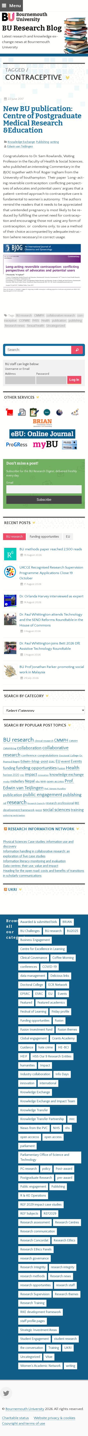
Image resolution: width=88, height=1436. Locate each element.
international (48, 1083)
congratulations (47, 755)
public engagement (42, 794)
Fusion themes (67, 1029)
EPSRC (25, 994)
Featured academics (51, 1002)
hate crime (45, 1047)
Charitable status (15, 1418)
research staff (65, 1285)
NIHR (43, 781)
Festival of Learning (33, 1011)
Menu (15, 5)
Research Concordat (34, 1240)
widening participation (14, 815)
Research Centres (67, 1222)
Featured (26, 1002)
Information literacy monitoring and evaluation (34, 861)
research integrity (62, 1267)
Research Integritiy (33, 1267)
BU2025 (72, 931)
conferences (28, 967)
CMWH (73, 740)
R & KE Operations (33, 1195)
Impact (45, 1065)
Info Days (62, 1074)
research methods (32, 1276)
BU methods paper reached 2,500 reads (50, 549)
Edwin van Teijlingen (20, 146)
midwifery (17, 781)
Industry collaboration (35, 1074)
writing (54, 142)
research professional (60, 803)
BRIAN (67, 922)
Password (42, 374)
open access (55, 781)
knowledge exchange (67, 775)
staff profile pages (32, 1321)
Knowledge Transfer (34, 1110)
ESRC (52, 761)
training (77, 810)
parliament (27, 1146)
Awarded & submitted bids (38, 922)
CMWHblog (9, 748)
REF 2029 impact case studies (41, 1204)
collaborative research (61, 315)
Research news (15, 325)
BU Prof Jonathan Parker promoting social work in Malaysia (51, 669)
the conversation (31, 1348)
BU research (24, 315)
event (65, 761)
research (17, 802)
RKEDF (38, 810)
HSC (22, 775)
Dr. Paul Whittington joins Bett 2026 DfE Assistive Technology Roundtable (49, 646)
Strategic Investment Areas (38, 1330)
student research (65, 1339)
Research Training (32, 1303)
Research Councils (36, 803)
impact (31, 774)
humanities (27, 1065)
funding (9, 768)
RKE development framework (40, 1312)
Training (53, 1348)
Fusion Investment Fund (36, 1029)
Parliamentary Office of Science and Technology (44, 1157)
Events (76, 761)
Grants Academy (63, 1038)
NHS (56, 1128)
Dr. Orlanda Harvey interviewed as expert (51, 596)
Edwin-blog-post (34, 761)
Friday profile (60, 1011)
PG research (28, 1169)
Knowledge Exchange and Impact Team (47, 1101)
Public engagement (33, 1186)
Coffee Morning (63, 958)
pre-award (64, 1178)
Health (46, 320)
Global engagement (33, 1038)
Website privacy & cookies (54, 1418)
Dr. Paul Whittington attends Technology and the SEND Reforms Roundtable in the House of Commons (51, 620)
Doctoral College (69, 755)
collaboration (29, 748)
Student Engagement (34, 1339)
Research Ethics (64, 1240)
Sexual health (35, 325)
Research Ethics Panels (36, 1249)
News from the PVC (34, 1128)
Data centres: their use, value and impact (30, 866)
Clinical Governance (33, 958)
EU (58, 761)
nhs (38, 781)
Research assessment (35, 1222)
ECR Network (57, 985)
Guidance (26, 1047)
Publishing (42, 142)
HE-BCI (63, 1047)
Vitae (48, 1357)
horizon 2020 (11, 775)
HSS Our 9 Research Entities (52, 1056)
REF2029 (50, 1213)
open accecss (29, 1137)
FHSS (36, 320)
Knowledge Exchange (21, 142)
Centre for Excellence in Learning (42, 949)
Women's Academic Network (40, 1366)
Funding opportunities (35, 1020)
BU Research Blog (32, 28)
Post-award (64, 1169)
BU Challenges (30, 931)
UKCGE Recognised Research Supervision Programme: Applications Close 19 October (51, 572)
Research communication (37, 1231)
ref (4, 803)
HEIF (23, 1056)
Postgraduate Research (36, 1178)
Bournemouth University (26, 19)
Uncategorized (56, 325)
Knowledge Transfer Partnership (42, 1119)
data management (32, 976)
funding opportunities (36, 768)
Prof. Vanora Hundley (55, 788)
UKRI (12, 890)
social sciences (56, 809)
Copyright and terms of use (23, 1423)
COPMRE (24, 320)
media (6, 781)
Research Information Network (41, 829)
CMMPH (39, 315)
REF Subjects (29, 1213)
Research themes (66, 1294)
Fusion (61, 768)
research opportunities (35, 1285)
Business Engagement (35, 940)
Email (9, 482)
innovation (43, 775)
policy (46, 1169)
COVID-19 (49, 967)
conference (29, 755)
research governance (34, 1258)
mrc (72, 1119)
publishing (75, 320)
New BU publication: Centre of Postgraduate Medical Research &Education (42, 119)
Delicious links (59, 976)
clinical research (44, 740)
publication (59, 320)
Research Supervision (35, 1294)
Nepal (30, 781)
